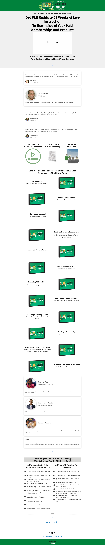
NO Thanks (52, 522)
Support (52, 532)
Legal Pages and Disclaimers (52, 536)
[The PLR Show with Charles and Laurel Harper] (52, 5)
